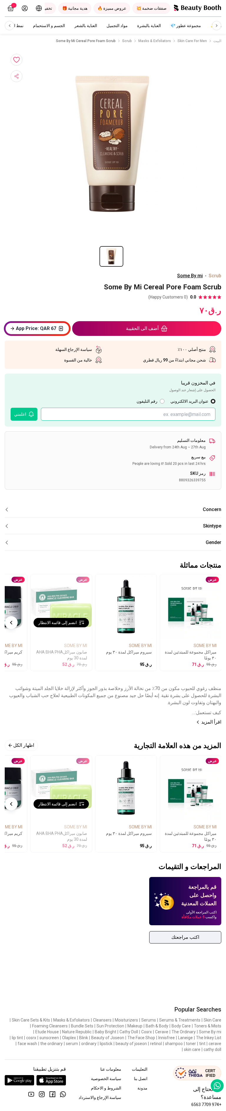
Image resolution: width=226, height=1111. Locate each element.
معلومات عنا (110, 1069)
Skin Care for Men (192, 41)
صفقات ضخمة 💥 (151, 8)
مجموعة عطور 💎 (185, 25)
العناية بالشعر (85, 25)
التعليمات (139, 1069)
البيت (217, 41)
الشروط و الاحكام (106, 1088)
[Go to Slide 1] (111, 256)
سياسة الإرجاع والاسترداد (100, 1097)
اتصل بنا (140, 1078)
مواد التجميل (117, 25)
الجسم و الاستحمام (49, 25)
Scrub (127, 41)
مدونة (142, 1088)
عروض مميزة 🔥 (111, 8)
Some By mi (190, 275)
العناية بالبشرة (149, 25)
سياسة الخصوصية (106, 1078)
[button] (113, 143)
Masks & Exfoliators (154, 41)
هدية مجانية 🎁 (74, 8)
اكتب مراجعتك (185, 937)
